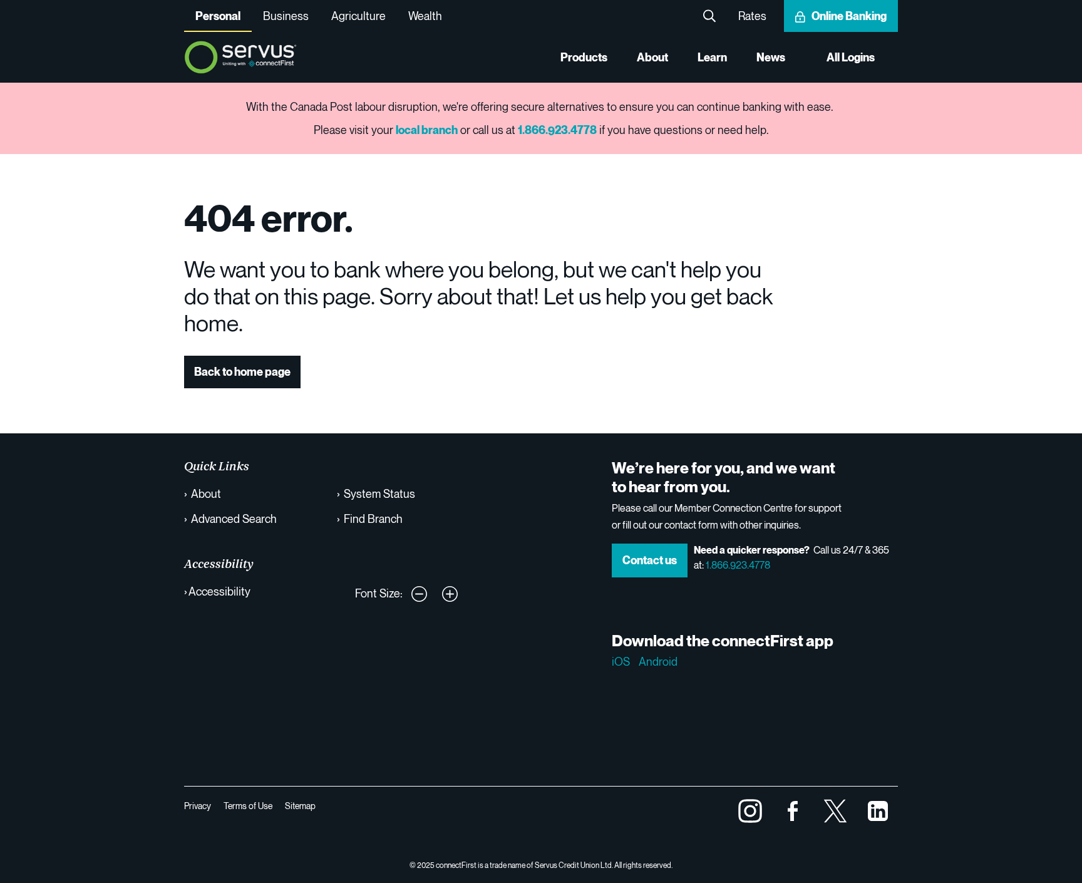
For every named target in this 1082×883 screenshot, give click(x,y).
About (652, 57)
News (770, 57)
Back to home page (242, 371)
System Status (379, 493)
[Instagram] (750, 809)
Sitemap (300, 805)
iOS (621, 661)
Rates (752, 16)
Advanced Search (234, 518)
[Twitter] (835, 809)
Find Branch (373, 518)
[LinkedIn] (878, 809)
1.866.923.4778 (738, 565)
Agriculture (358, 16)
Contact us (649, 560)
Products (583, 57)
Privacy (197, 805)
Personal (217, 16)
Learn (712, 57)
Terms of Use (248, 805)
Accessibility (219, 591)
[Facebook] (793, 809)
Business (286, 16)
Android (658, 661)
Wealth (425, 16)
